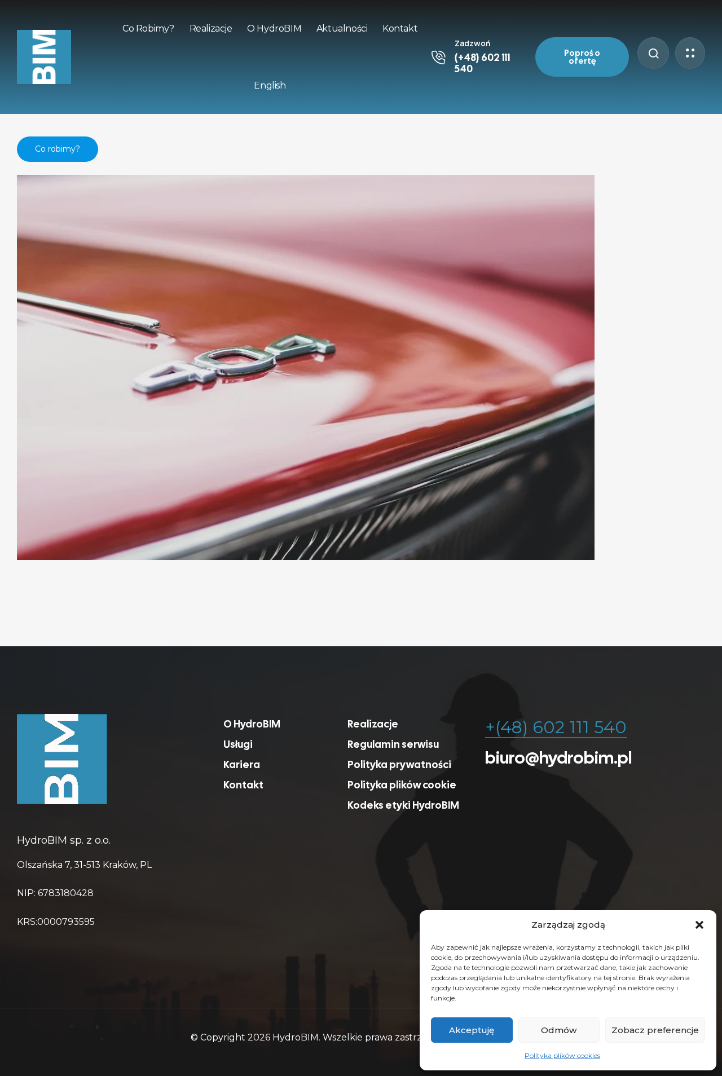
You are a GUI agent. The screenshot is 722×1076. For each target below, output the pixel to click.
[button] (699, 925)
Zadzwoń (472, 43)
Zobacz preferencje (655, 1030)
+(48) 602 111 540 (556, 727)
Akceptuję (471, 1030)
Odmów (558, 1030)
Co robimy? (57, 149)
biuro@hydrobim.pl (558, 758)
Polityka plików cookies (562, 1055)
